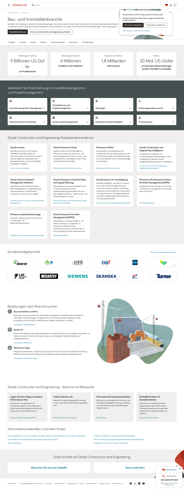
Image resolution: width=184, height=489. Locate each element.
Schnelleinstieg (87, 42)
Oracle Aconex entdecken (19, 168)
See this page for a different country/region (136, 31)
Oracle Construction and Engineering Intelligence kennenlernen (153, 167)
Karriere (81, 483)
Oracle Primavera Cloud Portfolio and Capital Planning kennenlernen (70, 201)
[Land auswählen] (166, 5)
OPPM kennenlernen (61, 235)
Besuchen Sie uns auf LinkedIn (49, 467)
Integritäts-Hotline (104, 483)
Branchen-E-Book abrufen (149, 417)
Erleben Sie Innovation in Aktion (65, 417)
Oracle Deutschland (13, 12)
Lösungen (11, 42)
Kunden (33, 42)
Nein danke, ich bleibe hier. (156, 25)
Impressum (49, 483)
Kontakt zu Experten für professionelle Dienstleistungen (114, 436)
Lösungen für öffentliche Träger (25, 358)
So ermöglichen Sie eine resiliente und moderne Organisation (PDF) (33, 439)
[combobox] (92, 5)
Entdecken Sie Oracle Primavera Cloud (67, 168)
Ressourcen (73, 42)
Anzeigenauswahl (72, 483)
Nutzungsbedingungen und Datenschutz (31, 483)
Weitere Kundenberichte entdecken (163, 252)
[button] (9, 5)
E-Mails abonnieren (91, 483)
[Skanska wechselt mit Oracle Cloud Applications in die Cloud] (106, 276)
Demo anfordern (135, 467)
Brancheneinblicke (14, 443)
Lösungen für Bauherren (23, 343)
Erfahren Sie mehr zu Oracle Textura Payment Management (27, 201)
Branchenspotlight (58, 42)
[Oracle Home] (19, 5)
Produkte (22, 42)
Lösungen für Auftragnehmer (24, 324)
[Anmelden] (171, 5)
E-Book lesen (101, 417)
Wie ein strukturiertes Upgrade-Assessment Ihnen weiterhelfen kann (119, 439)
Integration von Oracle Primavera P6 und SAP (111, 443)
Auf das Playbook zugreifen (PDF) (22, 417)
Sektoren (43, 42)
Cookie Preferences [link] (59, 483)
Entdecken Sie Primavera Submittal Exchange (27, 235)
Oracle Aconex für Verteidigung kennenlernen (113, 203)
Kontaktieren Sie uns (17, 32)
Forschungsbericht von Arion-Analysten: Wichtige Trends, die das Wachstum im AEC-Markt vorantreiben (47, 436)
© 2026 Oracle (12, 483)
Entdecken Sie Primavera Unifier (108, 168)
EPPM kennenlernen (147, 203)
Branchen (25, 12)
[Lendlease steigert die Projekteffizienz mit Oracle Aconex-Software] (164, 262)
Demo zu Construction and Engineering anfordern (51, 32)
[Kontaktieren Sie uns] (175, 5)
